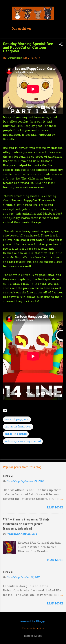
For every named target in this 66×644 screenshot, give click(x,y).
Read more (55, 508)
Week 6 (8, 572)
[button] (61, 44)
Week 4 (8, 476)
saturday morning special (23, 441)
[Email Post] (5, 412)
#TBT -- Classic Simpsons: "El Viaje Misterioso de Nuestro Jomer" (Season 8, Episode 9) (26, 524)
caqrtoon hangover (18, 427)
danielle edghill (16, 434)
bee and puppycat (17, 419)
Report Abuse (33, 636)
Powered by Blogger (33, 621)
